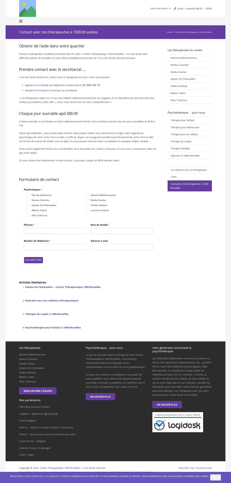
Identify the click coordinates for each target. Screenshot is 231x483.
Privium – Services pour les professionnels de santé (47, 434)
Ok (215, 477)
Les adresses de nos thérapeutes (188, 169)
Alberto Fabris (178, 93)
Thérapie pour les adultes (184, 134)
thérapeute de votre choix (80, 77)
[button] (160, 8)
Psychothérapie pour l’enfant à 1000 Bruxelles (53, 327)
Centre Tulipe (26, 454)
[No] (226, 477)
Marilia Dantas (178, 72)
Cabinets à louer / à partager (34, 448)
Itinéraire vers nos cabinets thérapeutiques (51, 300)
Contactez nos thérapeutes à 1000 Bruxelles (189, 186)
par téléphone (56, 85)
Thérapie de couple (180, 141)
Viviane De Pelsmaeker (182, 78)
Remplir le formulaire (36, 90)
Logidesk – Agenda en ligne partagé (38, 413)
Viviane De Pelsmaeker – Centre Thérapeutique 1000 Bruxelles (63, 287)
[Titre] (27, 8)
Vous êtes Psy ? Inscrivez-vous (195, 467)
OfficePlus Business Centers (34, 406)
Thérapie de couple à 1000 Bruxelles (47, 314)
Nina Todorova (178, 100)
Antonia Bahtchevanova (183, 57)
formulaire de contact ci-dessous (98, 148)
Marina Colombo (179, 64)
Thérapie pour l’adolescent (184, 127)
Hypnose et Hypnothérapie (185, 155)
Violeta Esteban (178, 86)
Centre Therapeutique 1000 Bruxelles (59, 467)
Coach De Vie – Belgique (32, 441)
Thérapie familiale (180, 148)
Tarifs (173, 176)
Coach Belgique (27, 420)
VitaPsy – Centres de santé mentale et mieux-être (46, 427)
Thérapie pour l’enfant (182, 120)
